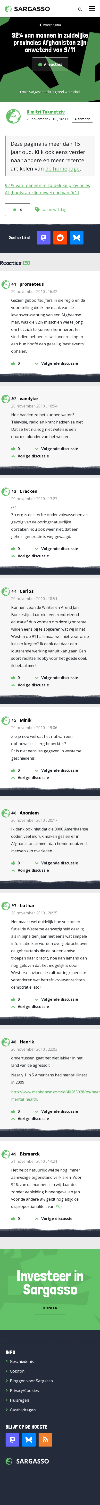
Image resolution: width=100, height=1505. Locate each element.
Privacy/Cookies (24, 1390)
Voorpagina (52, 25)
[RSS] (45, 1440)
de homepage (62, 168)
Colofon (17, 1371)
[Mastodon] (12, 1440)
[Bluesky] (29, 1440)
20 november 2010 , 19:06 (34, 727)
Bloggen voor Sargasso (31, 1380)
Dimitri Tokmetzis (46, 111)
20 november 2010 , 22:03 (34, 1049)
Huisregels (20, 1400)
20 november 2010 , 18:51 (34, 598)
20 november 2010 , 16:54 (34, 406)
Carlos (26, 591)
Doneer (50, 1307)
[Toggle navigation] (92, 8)
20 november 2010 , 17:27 (34, 498)
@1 (14, 507)
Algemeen (82, 119)
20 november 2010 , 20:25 (34, 913)
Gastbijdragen (23, 1410)
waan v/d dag (54, 209)
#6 (57, 1206)
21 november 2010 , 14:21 (34, 1161)
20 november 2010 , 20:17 (34, 820)
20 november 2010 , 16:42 (34, 291)
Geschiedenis (22, 1361)
